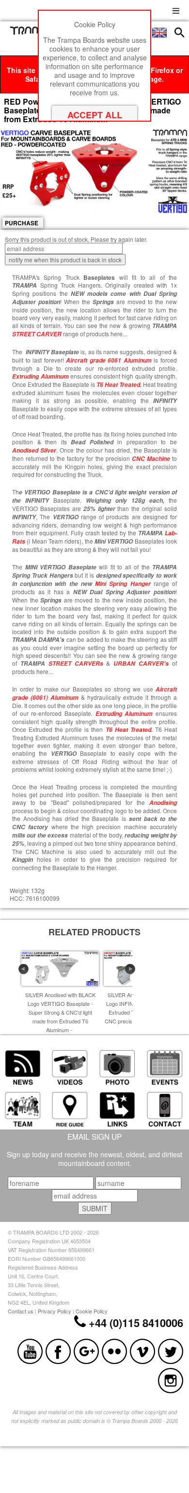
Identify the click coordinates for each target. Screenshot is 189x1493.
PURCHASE (21, 222)
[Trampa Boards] (33, 32)
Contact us (20, 1311)
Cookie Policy (92, 1311)
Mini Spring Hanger (122, 584)
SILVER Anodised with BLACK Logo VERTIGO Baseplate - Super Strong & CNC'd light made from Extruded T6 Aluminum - (60, 1012)
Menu (176, 9)
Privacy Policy (54, 1311)
